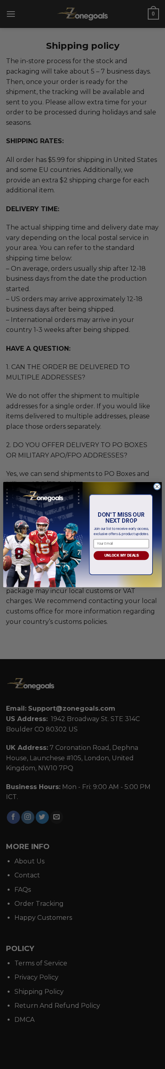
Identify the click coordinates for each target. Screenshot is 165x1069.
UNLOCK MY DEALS (121, 555)
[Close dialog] (157, 486)
